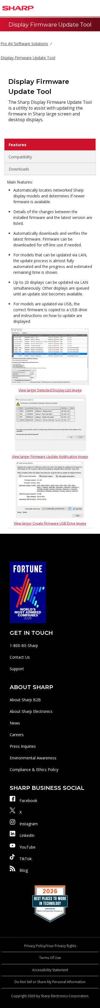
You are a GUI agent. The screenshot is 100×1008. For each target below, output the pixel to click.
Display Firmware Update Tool (28, 57)
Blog (23, 870)
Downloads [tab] (19, 169)
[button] (94, 8)
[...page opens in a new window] (28, 591)
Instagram (28, 823)
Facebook (28, 800)
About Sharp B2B (25, 699)
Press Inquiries (23, 746)
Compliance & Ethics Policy (34, 769)
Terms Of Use (50, 957)
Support (17, 668)
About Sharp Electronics (31, 711)
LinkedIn (26, 835)
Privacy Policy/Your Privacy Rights (50, 945)
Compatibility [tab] (20, 156)
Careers (17, 734)
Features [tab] (17, 144)
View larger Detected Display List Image (50, 390)
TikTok (25, 858)
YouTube (27, 847)
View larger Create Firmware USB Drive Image (50, 523)
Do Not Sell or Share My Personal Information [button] (50, 981)
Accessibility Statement (50, 970)
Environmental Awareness (33, 757)
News (15, 723)
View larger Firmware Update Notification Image (50, 456)
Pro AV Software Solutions (24, 43)
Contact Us (20, 657)
